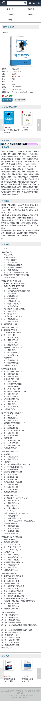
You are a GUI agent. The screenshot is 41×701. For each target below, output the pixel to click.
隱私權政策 (36, 691)
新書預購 (30, 9)
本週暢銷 (10, 14)
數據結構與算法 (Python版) (27, 680)
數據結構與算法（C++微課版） (9, 680)
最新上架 (10, 9)
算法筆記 (25, 130)
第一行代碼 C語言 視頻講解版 (11, 131)
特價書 (10, 19)
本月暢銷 (30, 14)
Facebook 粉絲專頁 (7, 691)
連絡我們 (27, 691)
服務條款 (20, 693)
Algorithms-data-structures (23, 92)
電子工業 (15, 68)
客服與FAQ (19, 691)
